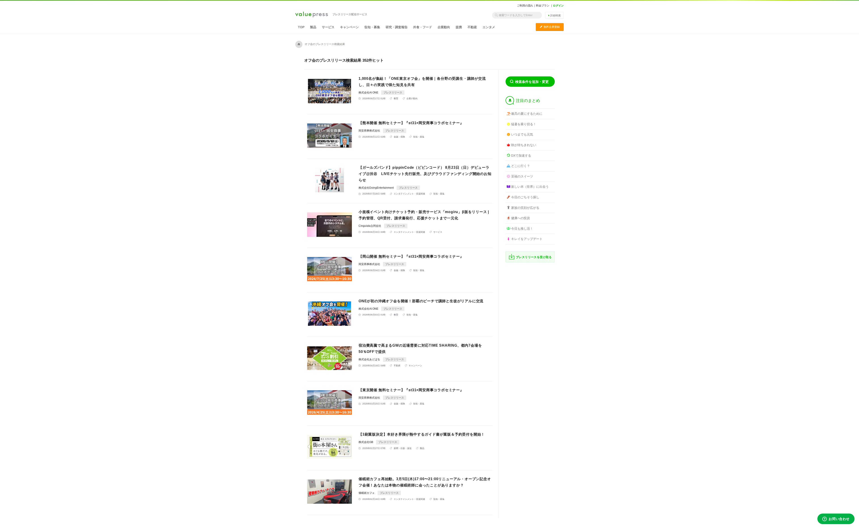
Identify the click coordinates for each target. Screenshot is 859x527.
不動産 (472, 27)
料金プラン (542, 5)
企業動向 (444, 27)
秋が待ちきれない (523, 145)
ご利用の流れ (525, 5)
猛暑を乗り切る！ (523, 124)
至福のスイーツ (522, 176)
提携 (459, 27)
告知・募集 (372, 27)
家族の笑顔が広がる (525, 208)
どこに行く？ (520, 166)
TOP (301, 27)
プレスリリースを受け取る (534, 257)
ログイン (558, 5)
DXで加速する (521, 155)
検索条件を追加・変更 (532, 82)
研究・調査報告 (397, 27)
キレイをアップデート (526, 239)
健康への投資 (520, 218)
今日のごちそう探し (525, 197)
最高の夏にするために (526, 113)
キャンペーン (349, 27)
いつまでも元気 (522, 134)
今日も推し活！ (522, 228)
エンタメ (489, 27)
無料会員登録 (550, 26)
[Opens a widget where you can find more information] (836, 519)
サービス (328, 27)
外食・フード (422, 27)
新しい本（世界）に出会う (530, 186)
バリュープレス (311, 15)
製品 (313, 27)
